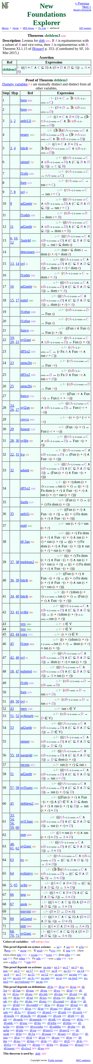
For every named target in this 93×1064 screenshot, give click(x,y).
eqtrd (24, 300)
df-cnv (56, 1037)
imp (23, 895)
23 (12, 363)
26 (12, 410)
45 (12, 644)
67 (12, 904)
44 (17, 634)
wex (8, 950)
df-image (9, 1048)
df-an (73, 987)
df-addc (8, 1023)
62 (17, 848)
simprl (25, 162)
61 (12, 848)
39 (17, 580)
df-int (67, 1008)
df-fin (37, 1023)
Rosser (38, 49)
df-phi (19, 1030)
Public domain (55, 1060)
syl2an (25, 408)
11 (12, 226)
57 (12, 788)
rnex (24, 709)
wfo (58, 958)
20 (12, 342)
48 (12, 844)
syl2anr (26, 340)
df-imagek (35, 1019)
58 (17, 788)
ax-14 (80, 970)
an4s (24, 904)
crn (5, 958)
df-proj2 (64, 1030)
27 (17, 410)
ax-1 (57, 967)
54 (12, 819)
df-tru (43, 990)
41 (17, 612)
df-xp (42, 1037)
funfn (24, 502)
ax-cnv (17, 978)
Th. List (42, 28)
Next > (86, 7)
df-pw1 (31, 1012)
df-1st (31, 1034)
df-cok (57, 1015)
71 (17, 935)
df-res (17, 1041)
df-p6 (71, 1015)
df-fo (79, 1041)
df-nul (74, 1005)
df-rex (43, 997)
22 (12, 454)
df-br (19, 1034)
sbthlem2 (27, 803)
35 (12, 514)
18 (12, 671)
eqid (24, 525)
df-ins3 (79, 1044)
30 (17, 441)
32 (12, 470)
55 (12, 755)
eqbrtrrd (26, 671)
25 (12, 386)
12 (12, 242)
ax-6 (6, 974)
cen (28, 962)
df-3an (25, 542)
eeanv (25, 135)
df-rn (69, 1037)
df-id (29, 1037)
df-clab (43, 994)
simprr (25, 741)
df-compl (58, 1001)
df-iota (66, 1019)
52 (17, 716)
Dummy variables (15, 84)
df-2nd (22, 1044)
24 (12, 405)
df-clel (73, 994)
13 (12, 264)
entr (23, 835)
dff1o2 (25, 351)
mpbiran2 (27, 562)
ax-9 (42, 970)
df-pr (41, 1008)
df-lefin (51, 1023)
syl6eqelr (27, 716)
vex (23, 624)
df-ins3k (26, 1015)
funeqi (25, 429)
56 (12, 823)
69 (12, 919)
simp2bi (26, 363)
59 (12, 827)
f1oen (25, 644)
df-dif (16, 1005)
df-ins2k (9, 1015)
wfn (38, 958)
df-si (17, 1037)
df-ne (17, 997)
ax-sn (39, 981)
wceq (23, 950)
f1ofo (24, 173)
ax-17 (29, 970)
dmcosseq (28, 252)
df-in (74, 1001)
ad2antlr (26, 226)
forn (23, 183)
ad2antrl (26, 919)
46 (17, 657)
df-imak (42, 1015)
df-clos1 (26, 1048)
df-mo (29, 994)
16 (12, 286)
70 (12, 935)
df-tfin (20, 1026)
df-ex (57, 990)
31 (17, 454)
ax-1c (31, 978)
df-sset (62, 1034)
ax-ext (59, 974)
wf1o (14, 962)
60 (17, 827)
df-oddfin (55, 1026)
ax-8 (54, 970)
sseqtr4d (26, 755)
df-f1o (7, 1044)
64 (12, 873)
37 (12, 562)
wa (68, 947)
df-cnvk (77, 1012)
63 (12, 860)
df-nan (30, 990)
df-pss (60, 1005)
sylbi (24, 885)
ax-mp (47, 967)
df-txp (36, 1044)
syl (23, 192)
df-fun (30, 1041)
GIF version (85, 28)
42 (12, 657)
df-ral (29, 997)
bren (24, 100)
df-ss (47, 1005)
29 (12, 429)
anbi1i (25, 514)
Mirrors (5, 28)
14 (17, 264)
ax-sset (45, 978)
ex (22, 860)
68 (12, 931)
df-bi (50, 987)
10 (15, 238)
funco (25, 330)
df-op (33, 1030)
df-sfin (71, 1026)
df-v (16, 1001)
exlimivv (27, 873)
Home (16, 28)
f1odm (25, 215)
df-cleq (58, 994)
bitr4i (24, 148)
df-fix (49, 1044)
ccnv (49, 954)
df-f (55, 1041)
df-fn (44, 1041)
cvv (53, 950)
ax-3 (74, 967)
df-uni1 (46, 1012)
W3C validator (83, 1060)
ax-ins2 (72, 978)
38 (17, 562)
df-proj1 (48, 1030)
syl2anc (26, 846)
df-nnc (24, 1023)
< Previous (82, 3)
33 (12, 612)
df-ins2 (64, 1044)
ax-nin (73, 974)
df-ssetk (18, 1019)
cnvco (25, 419)
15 (12, 300)
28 (12, 441)
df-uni (54, 1008)
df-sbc (29, 1001)
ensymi (26, 911)
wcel (39, 950)
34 (12, 596)
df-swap (46, 1034)
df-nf (69, 990)
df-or (62, 987)
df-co (75, 1034)
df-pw (15, 1008)
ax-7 (18, 974)
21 (17, 342)
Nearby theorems (82, 10)
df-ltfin (67, 1023)
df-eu (15, 994)
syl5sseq (27, 788)
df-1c (17, 1012)
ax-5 (17, 970)
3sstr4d (26, 240)
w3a (81, 947)
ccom (34, 954)
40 (17, 596)
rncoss (25, 765)
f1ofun (25, 312)
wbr (19, 954)
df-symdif (32, 1005)
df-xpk (62, 1012)
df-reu (56, 997)
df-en (41, 1048)
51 (12, 716)
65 (15, 885)
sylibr (24, 441)
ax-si (59, 978)
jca (23, 454)
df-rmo (71, 997)
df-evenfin (36, 1026)
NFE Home (28, 28)
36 (12, 580)
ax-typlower (22, 981)
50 (17, 701)
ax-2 (65, 967)
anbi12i (26, 121)
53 (12, 728)
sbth (42, 40)
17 (17, 300)
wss (68, 950)
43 (12, 634)
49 (12, 701)
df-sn (28, 1008)
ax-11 (31, 974)
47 (17, 671)
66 (12, 895)
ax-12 (44, 974)
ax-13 (67, 970)
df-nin (42, 1001)
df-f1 (67, 1041)
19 (12, 338)
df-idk (52, 1019)
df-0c (80, 1019)
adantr (25, 470)
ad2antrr (26, 203)
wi (58, 947)
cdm (67, 954)
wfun (22, 958)
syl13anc (27, 821)
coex (24, 634)
